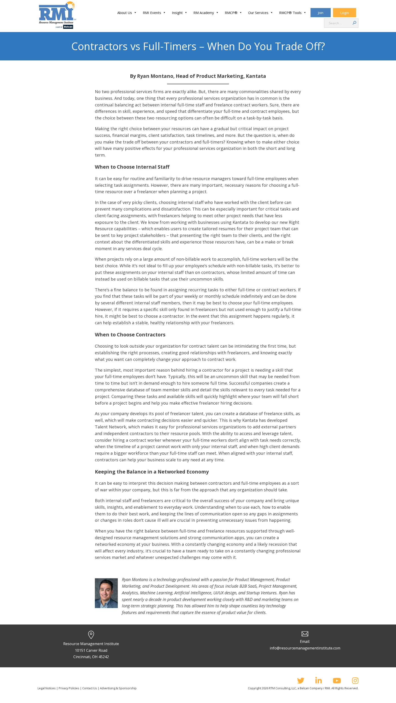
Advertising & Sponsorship (118, 688)
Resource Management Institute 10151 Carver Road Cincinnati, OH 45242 (91, 650)
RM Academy (203, 12)
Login (344, 12)
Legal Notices (47, 688)
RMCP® (231, 12)
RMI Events (152, 12)
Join (320, 12)
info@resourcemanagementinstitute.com (305, 648)
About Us (124, 12)
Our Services (258, 12)
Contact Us (89, 688)
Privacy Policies (69, 688)
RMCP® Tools (290, 12)
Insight (177, 12)
